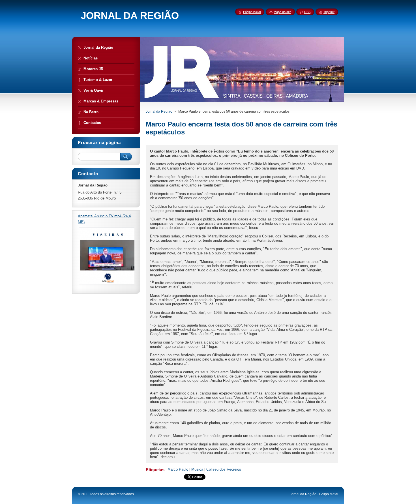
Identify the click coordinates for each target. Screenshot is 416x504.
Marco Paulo (178, 469)
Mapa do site (282, 12)
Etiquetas (155, 469)
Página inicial (252, 12)
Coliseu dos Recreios (223, 469)
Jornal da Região (159, 111)
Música (197, 469)
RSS (307, 12)
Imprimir (328, 12)
